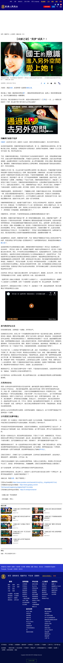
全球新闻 (24, 584)
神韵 (11, 1)
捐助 (52, 1)
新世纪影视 (10, 650)
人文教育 (12, 34)
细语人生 (34, 606)
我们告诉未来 (48, 611)
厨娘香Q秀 (29, 625)
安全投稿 (37, 644)
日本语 (15, 569)
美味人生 (28, 619)
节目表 (30, 576)
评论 (9, 588)
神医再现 (54, 592)
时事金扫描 (35, 588)
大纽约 (9, 566)
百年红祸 (47, 625)
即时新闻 (10, 595)
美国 (9, 586)
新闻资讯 (15, 576)
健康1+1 (54, 584)
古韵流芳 (44, 588)
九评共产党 (47, 621)
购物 (61, 1)
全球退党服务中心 (41, 648)
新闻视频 (25, 581)
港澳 (13, 584)
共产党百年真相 (49, 615)
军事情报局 (35, 596)
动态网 (55, 648)
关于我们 (11, 644)
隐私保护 (24, 644)
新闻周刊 (24, 594)
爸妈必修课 (45, 594)
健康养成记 (54, 590)
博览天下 (10, 597)
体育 (18, 586)
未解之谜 (18, 34)
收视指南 (17, 644)
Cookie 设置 (31, 660)
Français (3, 569)
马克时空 (34, 602)
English (53, 566)
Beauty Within (29, 621)
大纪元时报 (19, 648)
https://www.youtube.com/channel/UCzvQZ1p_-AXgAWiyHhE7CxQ (35, 482)
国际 (9, 584)
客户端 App (57, 644)
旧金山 (36, 566)
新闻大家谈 (35, 584)
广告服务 (43, 644)
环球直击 (24, 586)
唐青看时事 (35, 598)
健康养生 (55, 581)
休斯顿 (28, 566)
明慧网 (50, 648)
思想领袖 (34, 592)
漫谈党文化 (47, 634)
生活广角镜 (29, 611)
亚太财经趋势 (25, 602)
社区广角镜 (25, 600)
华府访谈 (24, 596)
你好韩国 (28, 615)
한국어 (21, 569)
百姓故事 (47, 632)
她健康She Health (56, 586)
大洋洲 (23, 566)
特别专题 (48, 609)
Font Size (55, 83)
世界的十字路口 (36, 600)
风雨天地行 (47, 627)
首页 (2, 34)
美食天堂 (28, 617)
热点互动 (34, 586)
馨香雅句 (44, 590)
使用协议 (30, 644)
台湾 (13, 586)
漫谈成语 (44, 592)
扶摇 (11, 88)
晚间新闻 (24, 590)
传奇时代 (47, 613)
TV (53, 6)
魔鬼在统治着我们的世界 (51, 619)
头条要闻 (10, 593)
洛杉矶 (18, 566)
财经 (13, 588)
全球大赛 (16, 600)
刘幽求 (3, 138)
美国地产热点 (45, 598)
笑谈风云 (44, 586)
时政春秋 (34, 590)
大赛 (15, 1)
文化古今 (44, 596)
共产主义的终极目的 (50, 617)
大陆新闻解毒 (35, 604)
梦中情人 (15, 416)
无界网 (3, 650)
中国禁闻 (24, 588)
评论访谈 (35, 581)
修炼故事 (47, 636)
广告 (48, 1)
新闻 (10, 581)
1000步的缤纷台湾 (30, 628)
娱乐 (18, 584)
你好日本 (28, 613)
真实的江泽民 (48, 623)
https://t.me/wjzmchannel (28, 489)
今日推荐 (16, 595)
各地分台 (20, 1)
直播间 (36, 576)
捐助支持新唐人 (47, 576)
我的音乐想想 (29, 632)
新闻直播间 (47, 6)
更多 (16, 650)
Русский (9, 569)
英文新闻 (43, 1)
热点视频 (16, 593)
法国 (32, 566)
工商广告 (47, 638)
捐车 (57, 1)
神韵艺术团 (11, 648)
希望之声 (33, 648)
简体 (28, 1)
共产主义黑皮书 (49, 629)
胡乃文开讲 (54, 588)
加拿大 (14, 566)
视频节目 (6, 34)
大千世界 (28, 623)
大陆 (9, 590)
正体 (25, 1)
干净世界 (26, 648)
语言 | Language (35, 1)
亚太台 (41, 566)
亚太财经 (24, 604)
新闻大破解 (35, 594)
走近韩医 (54, 594)
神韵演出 (10, 600)
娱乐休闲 (29, 609)
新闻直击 (24, 592)
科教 (13, 590)
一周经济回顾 (25, 598)
